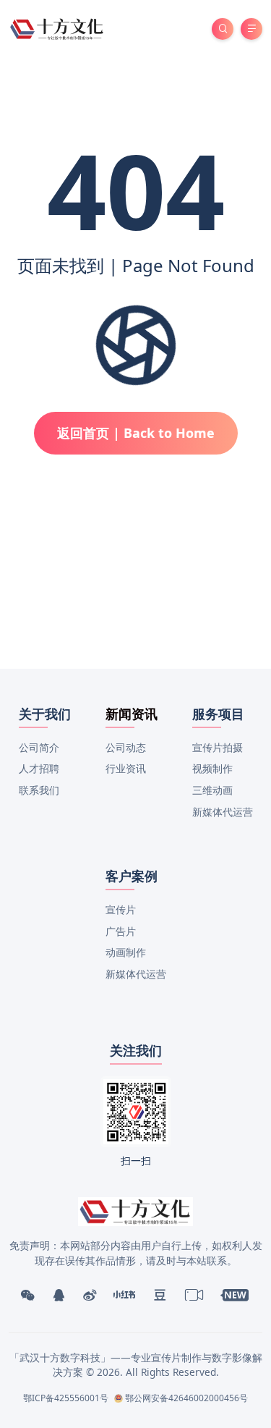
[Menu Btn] (251, 29)
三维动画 (212, 790)
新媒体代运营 (222, 812)
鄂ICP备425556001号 (65, 1398)
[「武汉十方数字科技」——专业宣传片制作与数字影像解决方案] (57, 28)
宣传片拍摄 (217, 747)
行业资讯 (126, 768)
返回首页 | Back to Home (136, 433)
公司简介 (39, 747)
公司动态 (126, 747)
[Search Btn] (222, 29)
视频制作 (212, 768)
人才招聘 (39, 768)
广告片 (121, 931)
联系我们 (39, 790)
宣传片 (121, 909)
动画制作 (126, 952)
